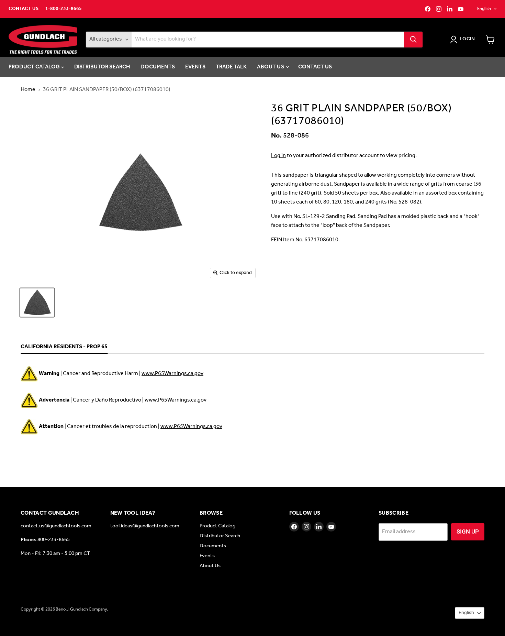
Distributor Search (102, 67)
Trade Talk (231, 67)
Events (195, 67)
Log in (278, 155)
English (484, 8)
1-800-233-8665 (63, 9)
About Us (271, 67)
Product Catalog (35, 67)
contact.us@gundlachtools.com (56, 526)
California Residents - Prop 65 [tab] (64, 347)
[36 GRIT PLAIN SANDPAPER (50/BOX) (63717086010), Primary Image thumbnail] (37, 302)
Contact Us (23, 9)
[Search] (413, 39)
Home (28, 90)
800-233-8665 (53, 540)
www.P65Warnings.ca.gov (172, 373)
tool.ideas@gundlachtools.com (144, 526)
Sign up (468, 531)
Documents (158, 67)
